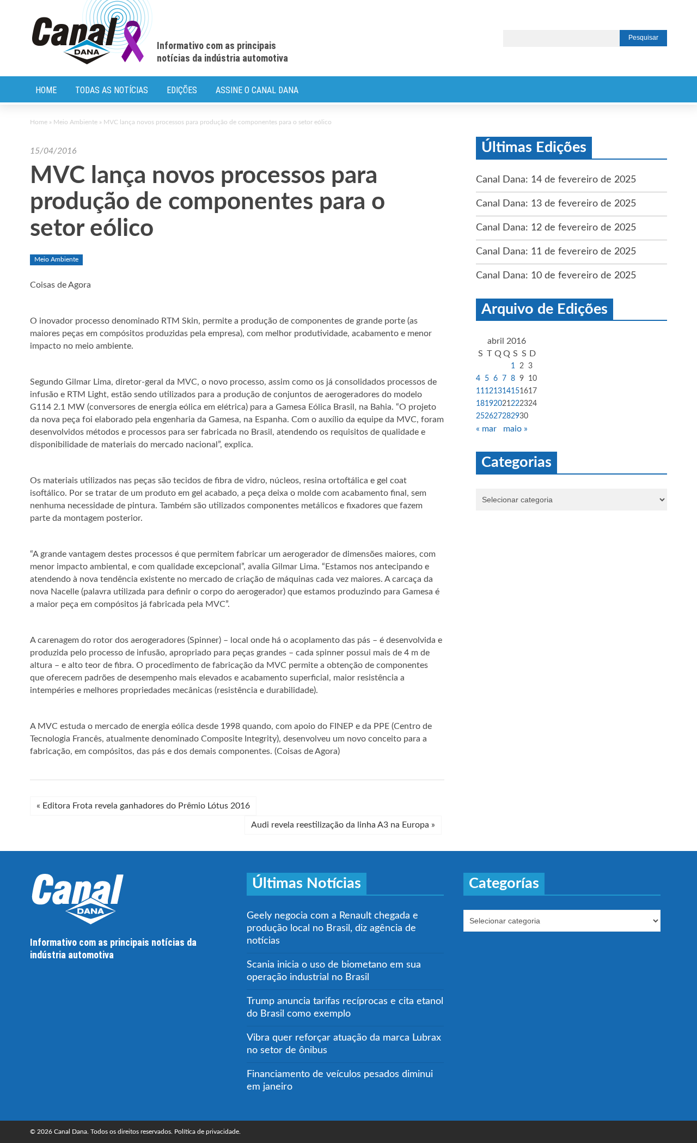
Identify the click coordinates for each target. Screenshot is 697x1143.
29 (515, 416)
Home (46, 90)
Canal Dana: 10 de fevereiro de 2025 (556, 276)
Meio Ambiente (75, 122)
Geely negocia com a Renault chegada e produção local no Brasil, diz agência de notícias (332, 928)
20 (497, 404)
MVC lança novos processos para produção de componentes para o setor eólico (207, 202)
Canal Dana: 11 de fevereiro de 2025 (556, 252)
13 (497, 391)
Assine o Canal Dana (257, 90)
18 (480, 404)
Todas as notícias (111, 90)
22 (515, 404)
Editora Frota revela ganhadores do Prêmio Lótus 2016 (143, 805)
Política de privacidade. (207, 1131)
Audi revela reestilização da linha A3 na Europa (343, 824)
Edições (182, 90)
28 (506, 416)
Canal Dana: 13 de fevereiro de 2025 (556, 204)
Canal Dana (92, 32)
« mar (486, 428)
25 (480, 416)
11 (480, 391)
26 (489, 416)
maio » (515, 428)
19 (489, 404)
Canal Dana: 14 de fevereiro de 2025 (556, 180)
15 (515, 391)
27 (497, 416)
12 (489, 391)
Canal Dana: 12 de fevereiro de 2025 (556, 228)
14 (506, 391)
